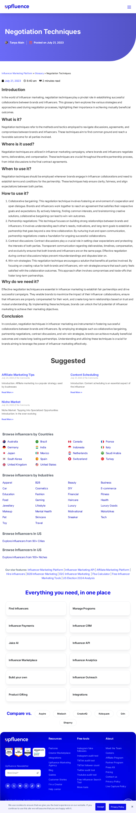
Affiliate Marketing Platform (113, 569)
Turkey (110, 459)
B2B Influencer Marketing (42, 574)
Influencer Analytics (85, 660)
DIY (70, 488)
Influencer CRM (82, 625)
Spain (43, 459)
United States (48, 464)
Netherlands (80, 453)
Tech (104, 517)
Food (5, 500)
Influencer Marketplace (23, 660)
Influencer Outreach (85, 677)
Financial (73, 494)
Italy (108, 447)
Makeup (7, 511)
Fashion (39, 494)
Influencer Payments (21, 625)
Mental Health (43, 511)
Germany (12, 447)
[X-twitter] (14, 786)
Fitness (105, 494)
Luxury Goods (109, 505)
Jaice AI (13, 643)
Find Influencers (19, 608)
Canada (77, 441)
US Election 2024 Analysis (78, 578)
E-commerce (108, 488)
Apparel (7, 482)
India (43, 447)
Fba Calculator (101, 574)
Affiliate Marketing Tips (18, 374)
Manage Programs (84, 608)
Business (106, 482)
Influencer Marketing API (79, 569)
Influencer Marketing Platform (17, 73)
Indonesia (78, 447)
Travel (39, 523)
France (110, 441)
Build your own (18, 677)
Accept (100, 806)
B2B (37, 482)
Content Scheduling (84, 374)
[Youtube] (20, 786)
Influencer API (81, 643)
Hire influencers (15, 574)
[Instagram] (26, 786)
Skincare (40, 517)
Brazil (43, 441)
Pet (4, 517)
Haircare (73, 500)
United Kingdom (17, 464)
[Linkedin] (7, 786)
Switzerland (80, 459)
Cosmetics (41, 488)
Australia (12, 441)
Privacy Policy (117, 807)
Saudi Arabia (113, 453)
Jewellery (8, 505)
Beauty (72, 482)
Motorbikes (107, 511)
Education (8, 494)
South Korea (14, 459)
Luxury (72, 505)
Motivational (75, 511)
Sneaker (73, 517)
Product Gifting (18, 694)
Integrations (80, 694)
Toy (4, 523)
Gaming (40, 500)
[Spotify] (38, 786)
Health (105, 500)
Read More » (7, 392)
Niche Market (11, 402)
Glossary (39, 73)
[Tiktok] (32, 786)
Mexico (44, 453)
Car (4, 488)
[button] (132, 807)
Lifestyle (40, 505)
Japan (11, 453)
